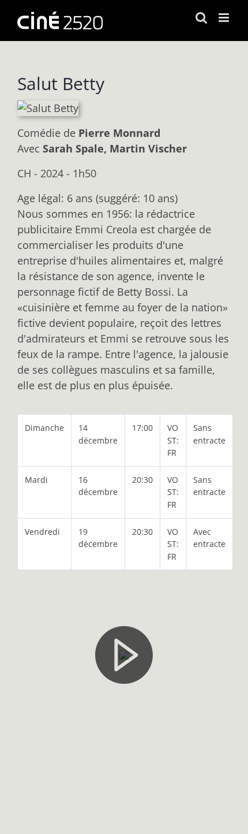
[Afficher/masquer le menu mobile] (225, 18)
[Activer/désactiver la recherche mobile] (201, 18)
